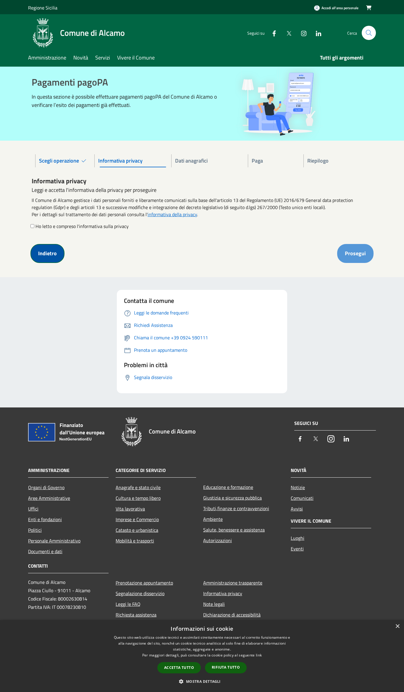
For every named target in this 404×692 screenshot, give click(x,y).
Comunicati (302, 498)
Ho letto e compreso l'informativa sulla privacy (82, 226)
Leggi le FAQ (128, 604)
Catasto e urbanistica (137, 530)
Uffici (33, 508)
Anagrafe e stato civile (138, 487)
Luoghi (297, 538)
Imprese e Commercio (137, 519)
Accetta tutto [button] (179, 667)
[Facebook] (272, 33)
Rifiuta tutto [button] (226, 667)
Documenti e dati (45, 551)
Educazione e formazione (228, 487)
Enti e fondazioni (45, 519)
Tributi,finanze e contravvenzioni (236, 508)
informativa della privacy (172, 214)
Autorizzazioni (217, 540)
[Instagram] (301, 33)
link (259, 655)
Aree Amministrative (49, 498)
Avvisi (297, 508)
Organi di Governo (46, 487)
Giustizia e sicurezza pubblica (232, 497)
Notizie (298, 487)
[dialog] (202, 656)
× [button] (397, 626)
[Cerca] (369, 33)
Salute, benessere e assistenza (234, 529)
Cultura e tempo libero (138, 498)
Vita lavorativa (130, 508)
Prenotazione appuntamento (144, 582)
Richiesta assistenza (136, 614)
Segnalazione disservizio (140, 593)
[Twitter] (287, 33)
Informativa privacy (222, 593)
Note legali (214, 604)
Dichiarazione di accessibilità (232, 614)
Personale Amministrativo (54, 540)
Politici (35, 530)
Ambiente (213, 519)
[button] (201, 681)
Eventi (297, 548)
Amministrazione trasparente (232, 582)
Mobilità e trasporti (135, 540)
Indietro (47, 253)
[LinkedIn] (316, 33)
